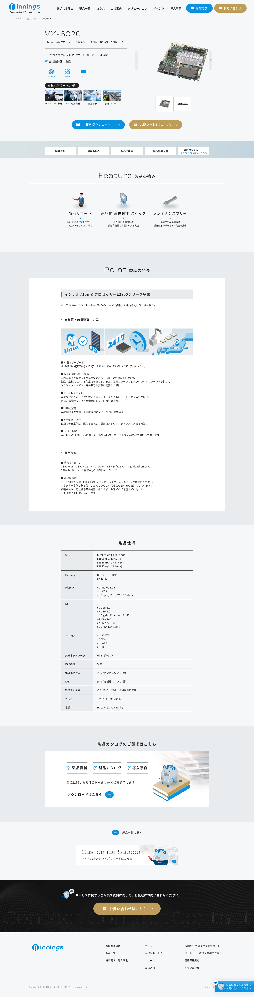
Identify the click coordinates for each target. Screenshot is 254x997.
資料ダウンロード (98, 124)
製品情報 (60, 151)
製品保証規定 (191, 960)
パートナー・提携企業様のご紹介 (203, 953)
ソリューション (137, 8)
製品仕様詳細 (160, 151)
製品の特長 (127, 151)
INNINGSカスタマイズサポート (202, 946)
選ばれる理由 (65, 8)
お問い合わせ (191, 967)
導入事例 (176, 8)
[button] (136, 60)
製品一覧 (84, 8)
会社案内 (116, 8)
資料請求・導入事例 (117, 960)
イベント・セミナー (156, 953)
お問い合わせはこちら (155, 124)
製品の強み (93, 151)
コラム (100, 8)
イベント (158, 8)
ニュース (150, 960)
